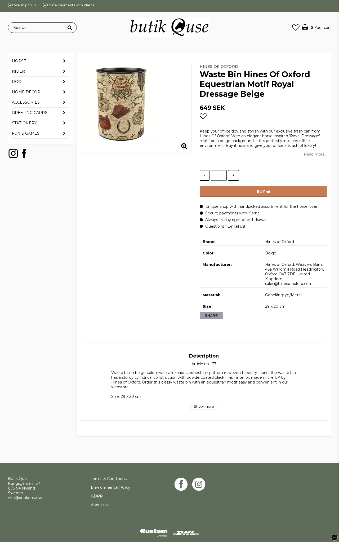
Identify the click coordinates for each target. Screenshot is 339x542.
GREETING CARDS (29, 112)
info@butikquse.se (25, 497)
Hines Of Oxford (219, 66)
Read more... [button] (315, 154)
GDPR (97, 496)
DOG (16, 81)
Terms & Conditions (109, 478)
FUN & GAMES (25, 133)
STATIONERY (24, 123)
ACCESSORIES (26, 102)
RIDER (18, 71)
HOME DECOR (26, 92)
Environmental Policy (111, 487)
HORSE (19, 61)
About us (99, 505)
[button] (296, 27)
